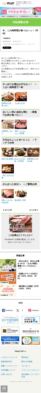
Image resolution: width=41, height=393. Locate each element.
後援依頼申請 (6, 361)
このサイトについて (9, 357)
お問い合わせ (6, 374)
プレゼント (26, 366)
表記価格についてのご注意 (30, 375)
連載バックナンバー (9, 366)
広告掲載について (8, 370)
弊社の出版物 (26, 361)
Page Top (19, 351)
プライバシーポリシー (30, 370)
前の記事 (8, 210)
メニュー (4, 390)
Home (3, 16)
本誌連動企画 (11, 16)
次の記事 (32, 210)
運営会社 (25, 357)
